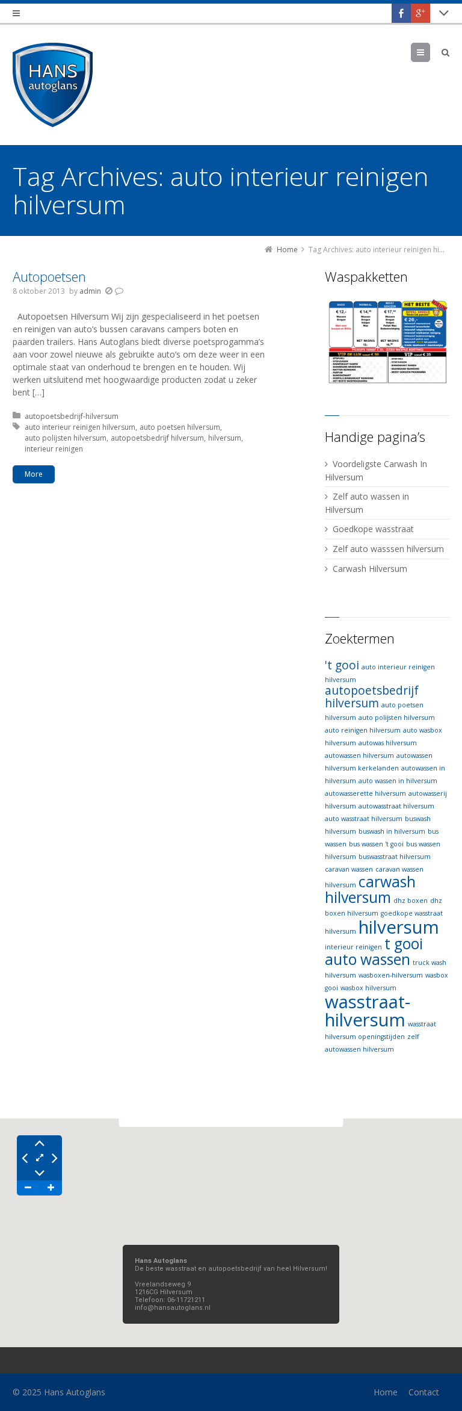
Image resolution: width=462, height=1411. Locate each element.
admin (90, 291)
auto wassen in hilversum (398, 781)
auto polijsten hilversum (65, 438)
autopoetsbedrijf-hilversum (72, 416)
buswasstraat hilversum (395, 856)
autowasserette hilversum (365, 793)
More (34, 474)
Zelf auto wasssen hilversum (388, 548)
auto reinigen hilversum (363, 730)
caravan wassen (349, 869)
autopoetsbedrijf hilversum (157, 438)
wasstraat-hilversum (367, 1011)
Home (386, 1392)
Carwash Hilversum (370, 568)
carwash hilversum (370, 889)
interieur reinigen (54, 449)
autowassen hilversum (359, 755)
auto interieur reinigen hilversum (80, 427)
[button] (231, 1226)
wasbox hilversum (368, 988)
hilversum (224, 438)
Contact (423, 1392)
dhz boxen (410, 900)
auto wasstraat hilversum (363, 818)
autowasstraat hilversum (396, 806)
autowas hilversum (388, 743)
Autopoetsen (49, 276)
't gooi (342, 665)
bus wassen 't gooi (376, 844)
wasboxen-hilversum (391, 975)
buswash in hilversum (392, 831)
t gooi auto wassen (374, 951)
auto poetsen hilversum (180, 427)
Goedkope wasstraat (373, 529)
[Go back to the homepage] (53, 85)
